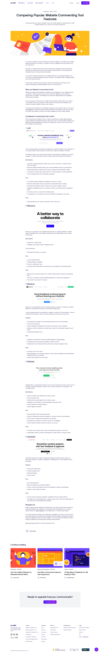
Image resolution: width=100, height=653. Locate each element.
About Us (43, 629)
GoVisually (31, 437)
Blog (42, 627)
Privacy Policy (82, 629)
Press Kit (43, 636)
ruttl (29, 128)
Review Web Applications (32, 639)
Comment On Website (31, 636)
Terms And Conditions (84, 627)
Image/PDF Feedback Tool (32, 632)
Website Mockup (67, 629)
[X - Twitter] (17, 634)
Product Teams (53, 632)
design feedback (40, 510)
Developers (53, 629)
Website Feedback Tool (31, 627)
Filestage (30, 361)
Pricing (43, 634)
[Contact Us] (96, 649)
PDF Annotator (29, 641)
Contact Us (44, 632)
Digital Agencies (54, 627)
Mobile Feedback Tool (31, 629)
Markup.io (31, 206)
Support (43, 641)
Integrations (28, 634)
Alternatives (44, 639)
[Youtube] (14, 634)
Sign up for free (30, 523)
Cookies (81, 632)
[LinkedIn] (11, 634)
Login (77, 3)
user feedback (29, 109)
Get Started (85, 3)
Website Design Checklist (70, 627)
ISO (80, 634)
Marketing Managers (55, 634)
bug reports (61, 339)
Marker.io (31, 284)
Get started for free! (50, 602)
